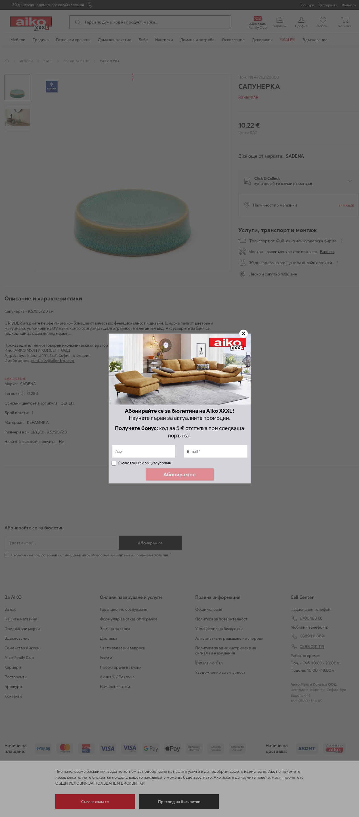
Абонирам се (179, 474)
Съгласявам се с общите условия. (145, 463)
